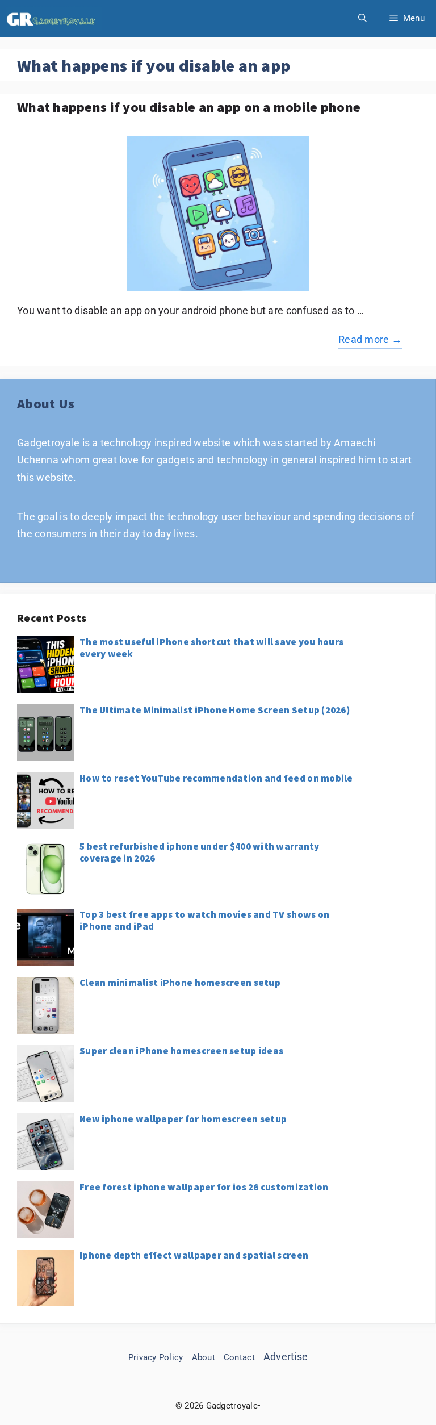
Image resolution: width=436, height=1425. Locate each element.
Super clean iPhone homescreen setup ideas (181, 1050)
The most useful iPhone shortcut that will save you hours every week (211, 647)
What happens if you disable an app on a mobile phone (188, 107)
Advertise (285, 1357)
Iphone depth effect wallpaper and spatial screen (193, 1255)
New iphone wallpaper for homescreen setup (183, 1119)
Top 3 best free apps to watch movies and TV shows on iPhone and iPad (204, 920)
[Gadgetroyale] (54, 18)
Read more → (370, 339)
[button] (362, 18)
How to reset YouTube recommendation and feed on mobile (216, 778)
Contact (239, 1357)
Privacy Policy (155, 1357)
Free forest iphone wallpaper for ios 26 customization (203, 1187)
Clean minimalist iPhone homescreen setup (179, 982)
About (203, 1357)
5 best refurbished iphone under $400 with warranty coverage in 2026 (199, 852)
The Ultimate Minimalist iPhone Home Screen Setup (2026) (214, 710)
